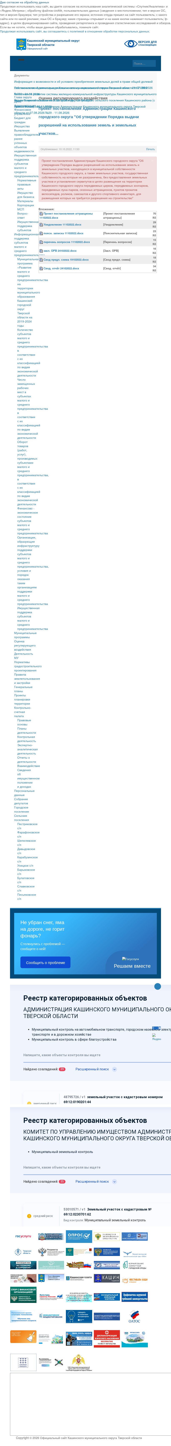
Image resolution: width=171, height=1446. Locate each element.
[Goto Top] (157, 987)
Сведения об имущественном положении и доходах (28, 778)
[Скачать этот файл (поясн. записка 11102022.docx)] (41, 233)
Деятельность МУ (23, 655)
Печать (150, 149)
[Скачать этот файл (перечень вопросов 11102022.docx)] (41, 242)
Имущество (22, 126)
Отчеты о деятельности (26, 759)
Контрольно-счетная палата (22, 711)
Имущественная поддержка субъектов (28, 226)
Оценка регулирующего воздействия (24, 645)
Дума (17, 101)
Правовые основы (24, 722)
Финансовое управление (22, 111)
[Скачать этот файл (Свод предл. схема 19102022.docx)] (41, 259)
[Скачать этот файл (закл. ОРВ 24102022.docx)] (41, 251)
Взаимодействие (28, 766)
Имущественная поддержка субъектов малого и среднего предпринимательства (24, 165)
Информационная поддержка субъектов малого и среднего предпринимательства (24, 244)
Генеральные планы (23, 689)
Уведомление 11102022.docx (62, 224)
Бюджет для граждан (22, 120)
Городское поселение (21, 809)
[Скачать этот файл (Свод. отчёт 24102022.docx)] (41, 268)
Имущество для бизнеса (25, 194)
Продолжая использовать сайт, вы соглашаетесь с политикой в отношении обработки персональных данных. (75, 31)
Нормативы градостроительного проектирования (24, 666)
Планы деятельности (26, 730)
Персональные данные (24, 793)
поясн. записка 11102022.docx (63, 233)
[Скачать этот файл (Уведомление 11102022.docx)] (41, 224)
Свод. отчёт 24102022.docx (61, 268)
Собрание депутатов (21, 801)
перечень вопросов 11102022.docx (67, 242)
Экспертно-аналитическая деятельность (27, 749)
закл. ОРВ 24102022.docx (60, 251)
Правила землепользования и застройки (24, 678)
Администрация (24, 105)
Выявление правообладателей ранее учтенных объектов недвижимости (24, 140)
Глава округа (23, 97)
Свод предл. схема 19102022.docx (66, 259)
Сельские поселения (21, 817)
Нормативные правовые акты (26, 184)
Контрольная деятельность (26, 739)
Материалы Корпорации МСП (25, 205)
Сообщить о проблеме (45, 962)
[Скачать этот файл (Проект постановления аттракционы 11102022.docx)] (41, 213)
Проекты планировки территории (22, 699)
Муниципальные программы (24, 635)
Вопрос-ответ (22, 215)
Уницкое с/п (25, 865)
